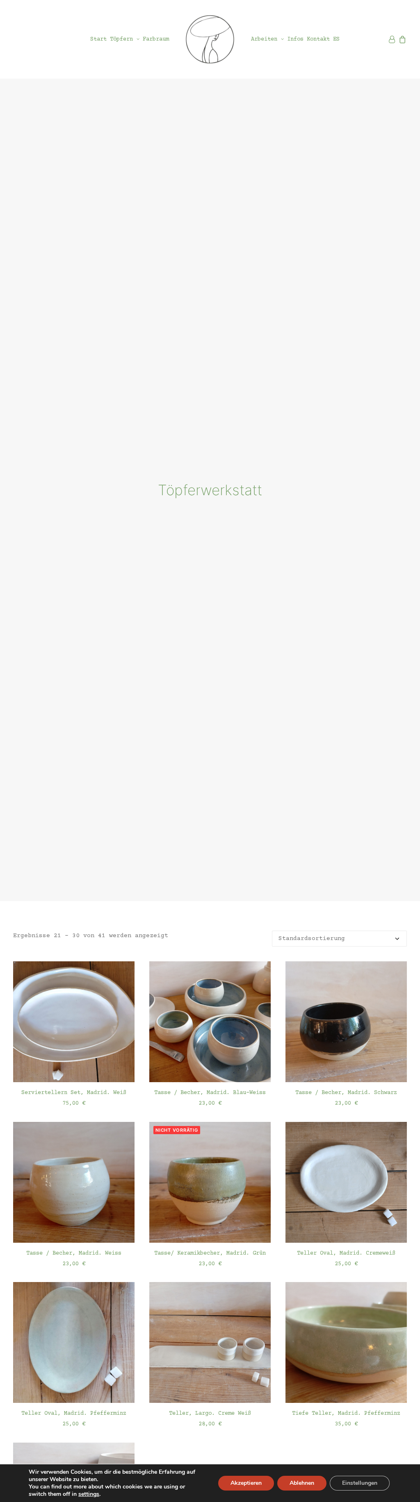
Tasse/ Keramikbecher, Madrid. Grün (210, 1253)
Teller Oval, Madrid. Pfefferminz (73, 1413)
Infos (295, 39)
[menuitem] (98, 39)
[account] (392, 39)
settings (88, 1494)
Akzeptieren (246, 1483)
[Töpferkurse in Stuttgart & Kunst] (210, 39)
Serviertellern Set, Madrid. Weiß (73, 1093)
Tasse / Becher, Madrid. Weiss (73, 1253)
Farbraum (156, 39)
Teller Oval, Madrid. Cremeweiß (346, 1253)
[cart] (402, 39)
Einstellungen (359, 1483)
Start (98, 39)
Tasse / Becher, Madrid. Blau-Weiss (210, 1093)
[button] (74, 1021)
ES (336, 39)
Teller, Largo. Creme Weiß (210, 1413)
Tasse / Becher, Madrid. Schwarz (346, 1093)
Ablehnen (302, 1483)
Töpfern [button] (121, 39)
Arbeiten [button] (264, 39)
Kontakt (318, 39)
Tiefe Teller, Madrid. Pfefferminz (346, 1413)
